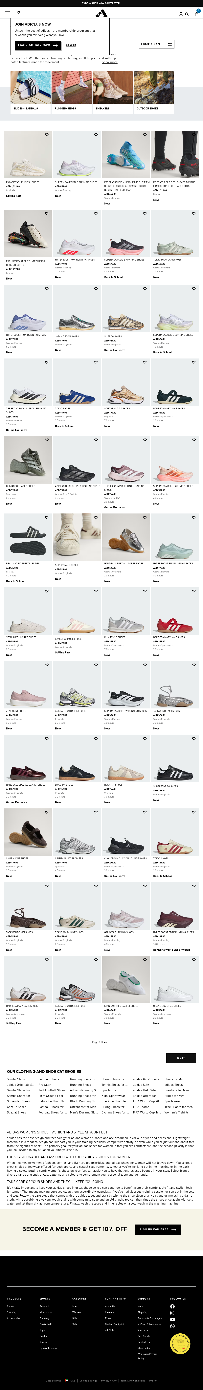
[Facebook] (172, 1306)
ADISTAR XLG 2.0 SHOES (117, 409)
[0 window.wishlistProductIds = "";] (18, 12)
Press (108, 1318)
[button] (47, 135)
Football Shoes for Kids (52, 1107)
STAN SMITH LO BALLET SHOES (121, 1006)
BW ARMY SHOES (64, 785)
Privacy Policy (109, 1381)
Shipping (142, 1312)
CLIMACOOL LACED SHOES (20, 486)
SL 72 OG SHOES (113, 337)
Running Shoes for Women (84, 1096)
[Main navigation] (7, 13)
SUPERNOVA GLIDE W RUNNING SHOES (125, 711)
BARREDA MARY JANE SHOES (169, 409)
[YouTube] (172, 1319)
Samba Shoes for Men (21, 1096)
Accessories (13, 1318)
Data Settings (53, 1381)
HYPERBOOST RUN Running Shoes (75, 260)
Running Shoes (80, 1085)
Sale (75, 1324)
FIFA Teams (141, 1107)
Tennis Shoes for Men (116, 1085)
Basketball (46, 1324)
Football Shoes (48, 1079)
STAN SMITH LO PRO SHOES (21, 637)
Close (71, 45)
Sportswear (173, 1101)
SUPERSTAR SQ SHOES (165, 786)
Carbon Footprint (114, 1324)
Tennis (43, 1342)
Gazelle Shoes (16, 1107)
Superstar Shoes (18, 1101)
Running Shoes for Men (84, 1079)
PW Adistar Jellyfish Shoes (22, 182)
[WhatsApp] (172, 1326)
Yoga (42, 1330)
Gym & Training (48, 1348)
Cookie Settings (88, 1381)
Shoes (10, 1306)
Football (44, 1306)
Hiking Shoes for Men (116, 1079)
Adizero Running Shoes (84, 1090)
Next (181, 1058)
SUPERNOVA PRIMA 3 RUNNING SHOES (76, 182)
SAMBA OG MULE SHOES (68, 639)
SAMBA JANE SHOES (17, 859)
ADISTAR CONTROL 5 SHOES (70, 711)
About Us (110, 1306)
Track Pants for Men (179, 1107)
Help (140, 1306)
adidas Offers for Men (147, 1096)
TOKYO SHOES (62, 409)
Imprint (153, 1381)
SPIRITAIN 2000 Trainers (69, 859)
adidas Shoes (174, 1085)
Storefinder (144, 1348)
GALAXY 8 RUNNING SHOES (119, 932)
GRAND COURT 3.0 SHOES (167, 1006)
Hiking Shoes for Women (116, 1107)
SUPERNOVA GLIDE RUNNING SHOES (124, 260)
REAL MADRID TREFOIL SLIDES (22, 564)
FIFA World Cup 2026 (147, 1101)
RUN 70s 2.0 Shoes (114, 637)
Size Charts (144, 1336)
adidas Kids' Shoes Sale (147, 1079)
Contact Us (144, 1342)
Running (44, 1318)
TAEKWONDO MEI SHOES (166, 711)
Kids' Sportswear (113, 1096)
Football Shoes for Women (52, 1112)
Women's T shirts (177, 1112)
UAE (72, 1381)
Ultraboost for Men (83, 1107)
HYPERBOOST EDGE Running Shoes (173, 932)
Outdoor (44, 1336)
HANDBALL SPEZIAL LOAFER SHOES (123, 564)
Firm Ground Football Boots (52, 1096)
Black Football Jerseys (116, 1101)
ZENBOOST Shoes (16, 711)
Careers (109, 1312)
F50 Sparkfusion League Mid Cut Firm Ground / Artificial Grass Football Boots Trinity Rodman (127, 186)
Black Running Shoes (84, 1101)
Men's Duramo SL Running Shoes (84, 1112)
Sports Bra (109, 1090)
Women (76, 1312)
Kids (74, 1318)
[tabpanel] (101, 600)
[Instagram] (172, 1313)
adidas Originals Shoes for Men (21, 1085)
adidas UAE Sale (144, 1090)
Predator (44, 1085)
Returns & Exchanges (150, 1318)
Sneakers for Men (177, 1090)
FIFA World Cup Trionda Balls (147, 1112)
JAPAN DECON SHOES (67, 337)
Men (74, 1306)
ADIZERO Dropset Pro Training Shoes (77, 486)
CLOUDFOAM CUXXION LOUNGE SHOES (125, 859)
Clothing (11, 1312)
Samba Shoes (16, 1079)
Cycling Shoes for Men (116, 1112)
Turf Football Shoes (51, 1090)
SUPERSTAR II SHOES (66, 565)
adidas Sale (141, 1085)
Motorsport (46, 1312)
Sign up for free (154, 1229)
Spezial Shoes (16, 1112)
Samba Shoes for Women (21, 1090)
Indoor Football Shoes (52, 1101)
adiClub (109, 1330)
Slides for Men (175, 1096)
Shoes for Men (174, 1079)
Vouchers (143, 1330)
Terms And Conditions (133, 1381)
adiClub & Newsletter (150, 1324)
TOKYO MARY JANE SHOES (167, 260)
